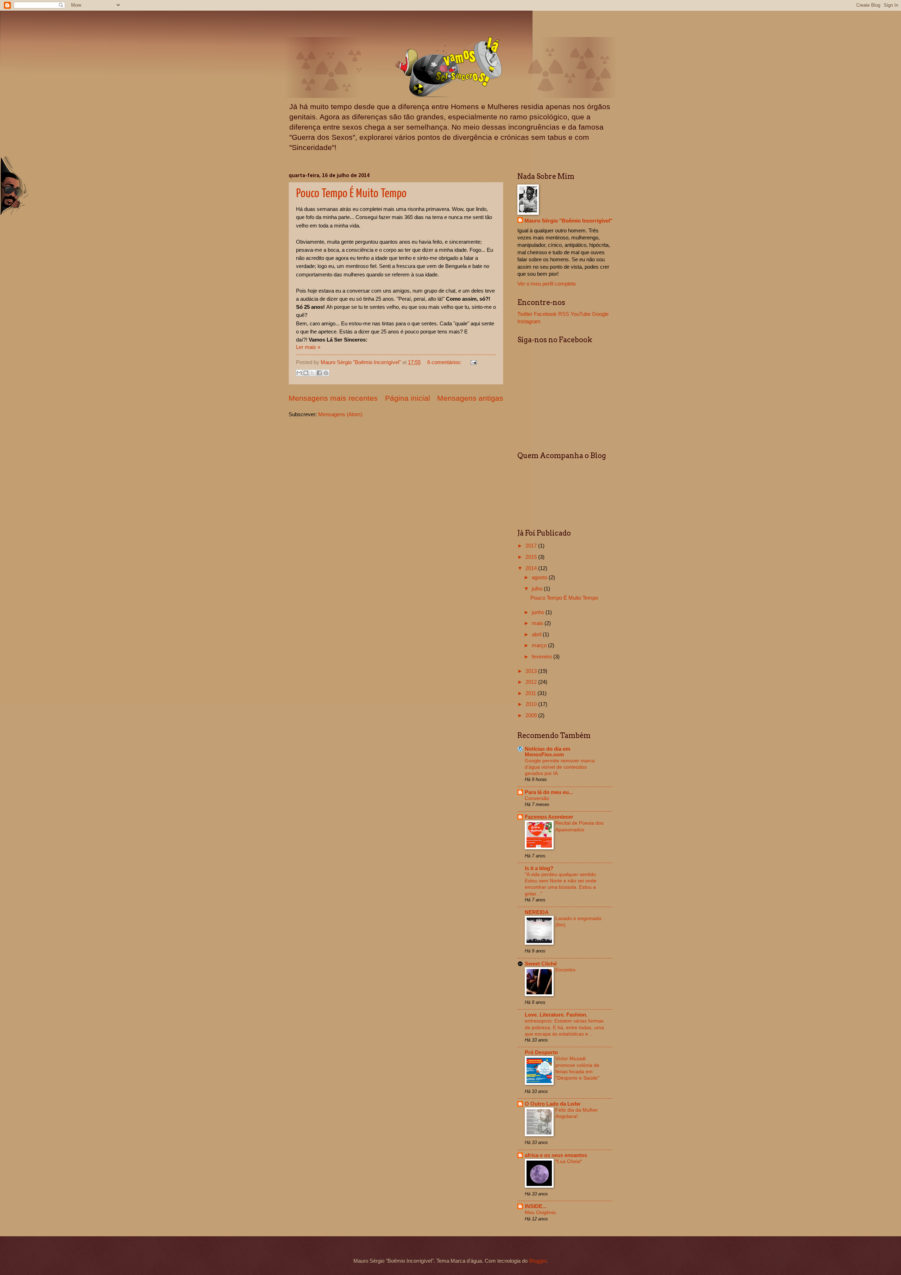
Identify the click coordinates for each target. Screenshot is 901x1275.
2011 (531, 693)
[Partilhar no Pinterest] (325, 372)
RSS (563, 314)
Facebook (545, 314)
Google (600, 314)
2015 (531, 557)
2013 (531, 671)
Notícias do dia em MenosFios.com (547, 751)
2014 (531, 568)
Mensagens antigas (470, 398)
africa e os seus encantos (556, 1155)
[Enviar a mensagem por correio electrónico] (472, 362)
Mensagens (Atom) (340, 414)
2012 (531, 682)
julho (538, 589)
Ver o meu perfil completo (546, 284)
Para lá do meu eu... (549, 792)
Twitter (525, 314)
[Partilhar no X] (312, 372)
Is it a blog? (539, 868)
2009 (531, 715)
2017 (531, 546)
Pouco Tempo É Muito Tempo (351, 194)
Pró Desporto (541, 1052)
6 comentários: (445, 362)
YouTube (581, 314)
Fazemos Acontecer (549, 817)
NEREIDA (537, 912)
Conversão (537, 798)
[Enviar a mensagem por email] (299, 372)
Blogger (537, 1261)
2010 (531, 704)
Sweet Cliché (541, 964)
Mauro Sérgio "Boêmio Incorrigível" (568, 221)
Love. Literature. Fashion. (556, 1015)
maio (538, 623)
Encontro (565, 970)
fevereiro (542, 657)
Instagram (529, 321)
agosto (540, 577)
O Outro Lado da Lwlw (552, 1104)
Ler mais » (308, 347)
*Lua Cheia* (568, 1161)
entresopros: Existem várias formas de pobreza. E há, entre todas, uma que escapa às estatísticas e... (564, 1027)
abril (537, 634)
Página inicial (407, 398)
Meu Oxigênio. (541, 1212)
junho (539, 612)
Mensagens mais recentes (333, 398)
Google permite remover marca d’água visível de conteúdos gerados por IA (560, 767)
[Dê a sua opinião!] (305, 372)
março (540, 645)
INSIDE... (536, 1206)
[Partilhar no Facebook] (319, 372)
